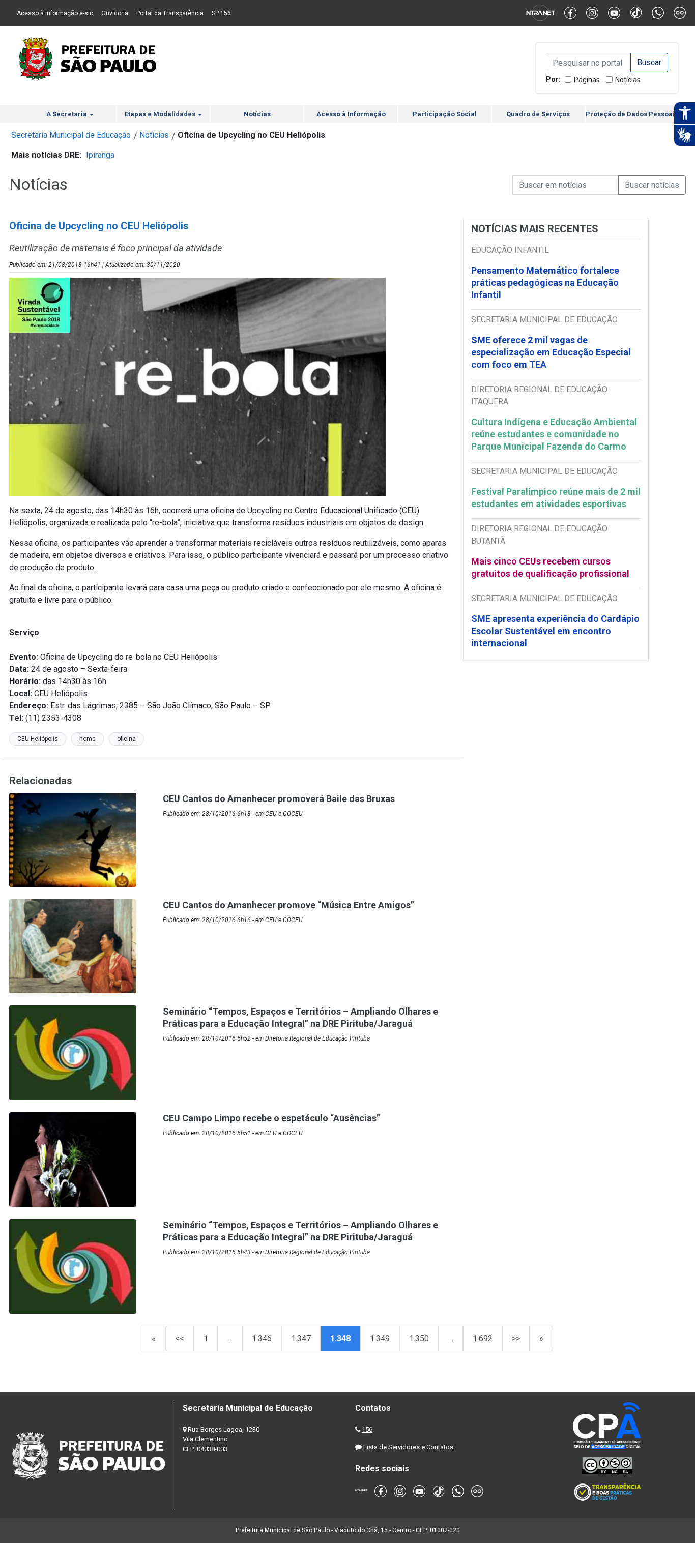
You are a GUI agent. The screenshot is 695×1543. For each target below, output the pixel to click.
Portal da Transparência (170, 13)
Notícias (628, 80)
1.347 (301, 1338)
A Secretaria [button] (67, 114)
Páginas (587, 80)
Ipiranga (100, 155)
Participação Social (445, 114)
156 (367, 1429)
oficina (126, 739)
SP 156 (221, 13)
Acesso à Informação (351, 114)
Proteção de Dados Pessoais (632, 114)
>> (516, 1338)
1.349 (380, 1338)
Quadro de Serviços (538, 114)
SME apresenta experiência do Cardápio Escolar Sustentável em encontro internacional (555, 630)
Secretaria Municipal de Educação (71, 135)
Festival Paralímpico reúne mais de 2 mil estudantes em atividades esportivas (556, 497)
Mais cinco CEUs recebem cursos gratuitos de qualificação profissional (550, 567)
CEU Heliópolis (37, 739)
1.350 (419, 1338)
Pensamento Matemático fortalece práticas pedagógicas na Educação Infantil (545, 282)
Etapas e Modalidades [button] (161, 114)
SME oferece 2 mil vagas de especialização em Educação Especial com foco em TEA (551, 352)
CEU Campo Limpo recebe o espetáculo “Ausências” (271, 1118)
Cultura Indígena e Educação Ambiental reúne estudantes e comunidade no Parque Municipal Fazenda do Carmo (554, 434)
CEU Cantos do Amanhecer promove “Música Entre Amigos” (288, 905)
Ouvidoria (114, 13)
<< (179, 1338)
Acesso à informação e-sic (55, 13)
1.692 (483, 1338)
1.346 (262, 1338)
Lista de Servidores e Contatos (408, 1447)
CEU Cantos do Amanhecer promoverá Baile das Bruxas (279, 798)
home (87, 739)
